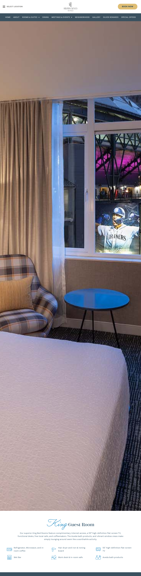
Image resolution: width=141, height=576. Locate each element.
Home (8, 17)
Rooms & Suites (29, 17)
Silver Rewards (111, 17)
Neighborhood (82, 17)
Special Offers (128, 17)
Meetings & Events (61, 17)
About (16, 17)
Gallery (96, 17)
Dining (45, 17)
